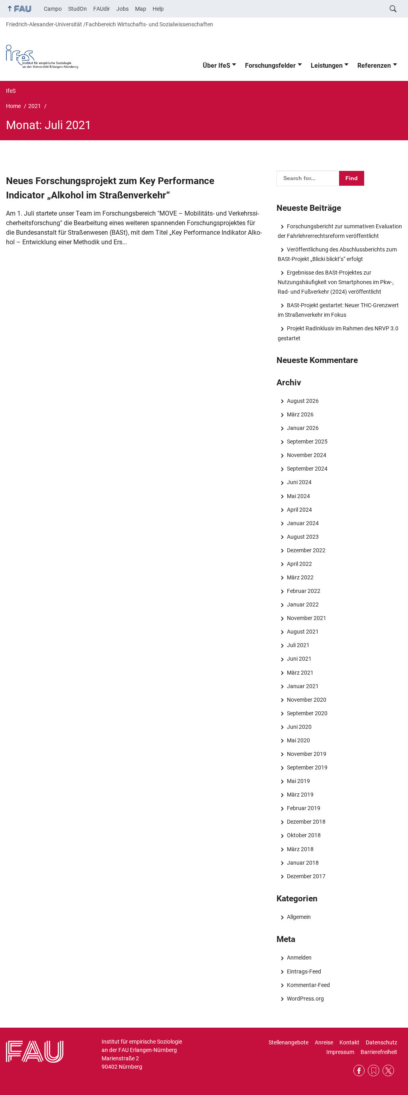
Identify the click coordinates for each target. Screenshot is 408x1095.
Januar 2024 (302, 523)
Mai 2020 (298, 740)
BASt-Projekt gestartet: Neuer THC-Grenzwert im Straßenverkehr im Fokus (338, 310)
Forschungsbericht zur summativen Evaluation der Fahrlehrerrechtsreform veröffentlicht (340, 231)
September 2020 (307, 713)
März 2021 (300, 672)
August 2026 (302, 401)
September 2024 (307, 468)
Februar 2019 (303, 808)
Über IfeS (216, 65)
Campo (53, 9)
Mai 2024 (298, 496)
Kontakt (349, 1042)
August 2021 (302, 631)
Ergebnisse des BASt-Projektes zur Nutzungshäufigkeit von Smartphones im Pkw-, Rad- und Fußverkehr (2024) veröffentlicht (336, 282)
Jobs (122, 9)
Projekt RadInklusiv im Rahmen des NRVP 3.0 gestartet (338, 333)
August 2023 (302, 537)
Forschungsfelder (270, 65)
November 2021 (306, 618)
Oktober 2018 (303, 835)
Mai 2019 (298, 781)
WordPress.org (305, 998)
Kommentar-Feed (308, 985)
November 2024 (306, 455)
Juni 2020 (299, 727)
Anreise (324, 1042)
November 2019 (306, 754)
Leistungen (327, 65)
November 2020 (306, 700)
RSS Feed (373, 1070)
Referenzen (374, 65)
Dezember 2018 (306, 821)
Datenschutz (381, 1042)
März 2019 (300, 794)
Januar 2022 (302, 604)
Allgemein (298, 917)
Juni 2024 (299, 482)
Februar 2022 (303, 591)
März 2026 (300, 414)
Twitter (388, 1070)
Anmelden (299, 957)
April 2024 (299, 509)
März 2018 (300, 849)
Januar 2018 (302, 863)
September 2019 (307, 767)
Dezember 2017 (306, 876)
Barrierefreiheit (379, 1052)
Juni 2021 (299, 658)
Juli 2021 (298, 645)
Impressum (340, 1052)
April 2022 (299, 564)
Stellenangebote (288, 1042)
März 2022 (300, 577)
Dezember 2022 (306, 550)
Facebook (359, 1070)
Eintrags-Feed (304, 971)
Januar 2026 (302, 428)
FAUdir (101, 9)
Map (140, 9)
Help (158, 9)
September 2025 (307, 441)
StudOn (77, 9)
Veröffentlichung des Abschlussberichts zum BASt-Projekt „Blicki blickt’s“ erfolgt (337, 254)
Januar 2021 (302, 686)
